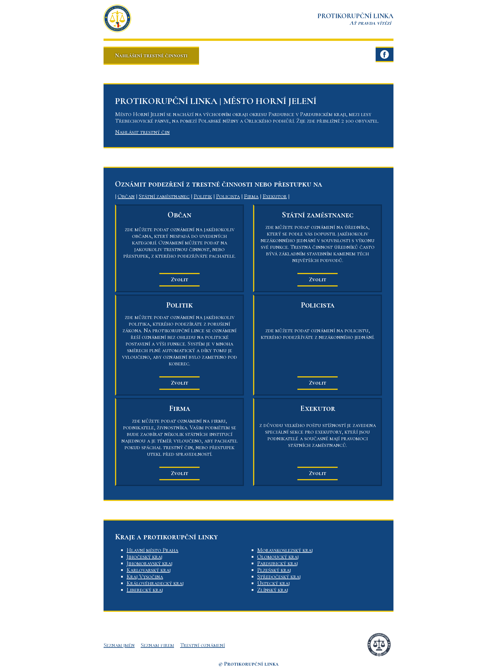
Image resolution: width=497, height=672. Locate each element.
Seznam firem (157, 645)
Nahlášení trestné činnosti (151, 55)
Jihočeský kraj (145, 556)
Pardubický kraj (277, 563)
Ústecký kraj (273, 583)
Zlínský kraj (272, 589)
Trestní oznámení (202, 645)
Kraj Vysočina (145, 576)
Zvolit (179, 279)
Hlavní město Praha (152, 550)
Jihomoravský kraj (150, 563)
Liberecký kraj (145, 589)
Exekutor (275, 196)
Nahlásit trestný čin (142, 132)
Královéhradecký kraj (155, 583)
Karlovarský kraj (149, 570)
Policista (228, 196)
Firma (251, 196)
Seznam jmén (119, 645)
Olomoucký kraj (278, 556)
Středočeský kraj (279, 576)
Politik (203, 196)
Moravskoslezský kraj (285, 550)
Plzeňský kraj (274, 570)
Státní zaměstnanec (164, 196)
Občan (126, 196)
